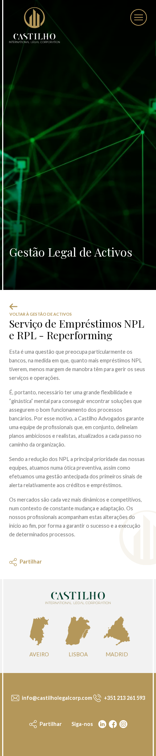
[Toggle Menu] (138, 17)
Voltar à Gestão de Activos (40, 314)
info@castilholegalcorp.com (56, 698)
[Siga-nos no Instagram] (122, 724)
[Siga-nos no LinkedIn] (101, 724)
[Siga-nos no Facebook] (112, 724)
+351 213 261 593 (124, 698)
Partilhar (50, 724)
